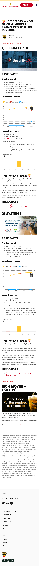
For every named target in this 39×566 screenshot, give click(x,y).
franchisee (17, 146)
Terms (5, 546)
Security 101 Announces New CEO (16, 207)
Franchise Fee (10, 303)
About (5, 543)
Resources (6, 525)
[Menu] (36, 5)
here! (21, 425)
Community (7, 522)
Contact (5, 539)
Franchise (9, 138)
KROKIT (6, 529)
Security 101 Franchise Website (15, 205)
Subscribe (26, 5)
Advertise (6, 536)
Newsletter (7, 515)
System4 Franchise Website (14, 372)
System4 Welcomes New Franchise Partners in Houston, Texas (20, 375)
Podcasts (6, 518)
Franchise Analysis (9, 511)
